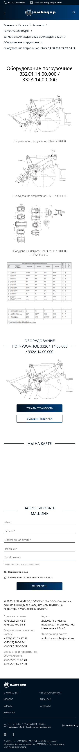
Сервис (8, 705)
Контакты (45, 705)
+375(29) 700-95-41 (15, 642)
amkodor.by (70, 725)
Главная (9, 25)
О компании (11, 692)
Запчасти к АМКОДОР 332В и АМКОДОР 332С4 (33, 36)
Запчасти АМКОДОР (16, 31)
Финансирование (50, 692)
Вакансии (45, 699)
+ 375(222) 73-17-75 (16, 638)
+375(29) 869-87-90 (15, 664)
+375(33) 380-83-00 (15, 646)
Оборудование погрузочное (21, 42)
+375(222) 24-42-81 (15, 620)
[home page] (40, 12)
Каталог (23, 25)
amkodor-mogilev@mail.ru (48, 2)
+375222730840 (16, 2)
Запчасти (38, 25)
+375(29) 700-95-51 (15, 624)
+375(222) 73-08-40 (15, 660)
